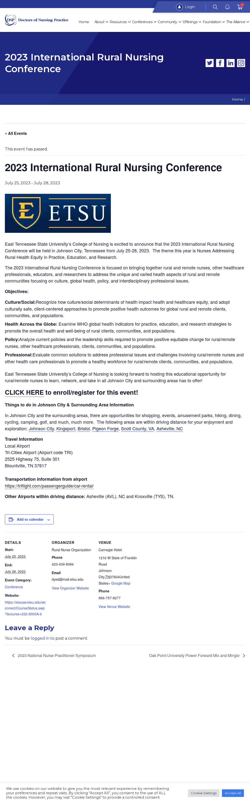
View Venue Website (114, 606)
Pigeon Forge (105, 428)
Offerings (190, 22)
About (99, 22)
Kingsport (65, 428)
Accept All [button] (233, 793)
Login (189, 7)
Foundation (212, 22)
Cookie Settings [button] (204, 793)
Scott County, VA (137, 428)
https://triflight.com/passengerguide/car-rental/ (49, 485)
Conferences (142, 22)
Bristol (84, 428)
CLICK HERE (24, 392)
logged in (40, 638)
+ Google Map (119, 583)
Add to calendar (30, 519)
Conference (14, 586)
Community (167, 22)
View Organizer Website (70, 588)
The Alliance (235, 22)
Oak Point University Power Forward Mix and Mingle (194, 655)
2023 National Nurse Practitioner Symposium (56, 655)
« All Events (16, 133)
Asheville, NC (169, 428)
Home (84, 22)
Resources (118, 22)
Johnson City (41, 428)
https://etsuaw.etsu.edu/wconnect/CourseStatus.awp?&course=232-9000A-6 (25, 608)
